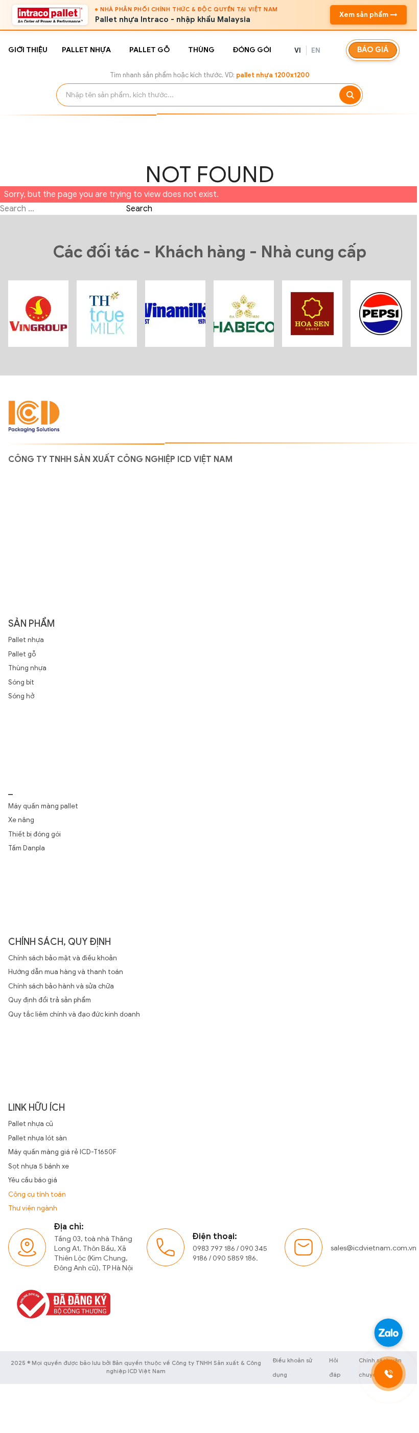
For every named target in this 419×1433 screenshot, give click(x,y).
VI (297, 50)
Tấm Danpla (26, 848)
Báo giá (372, 49)
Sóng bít (21, 682)
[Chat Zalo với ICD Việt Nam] (388, 1332)
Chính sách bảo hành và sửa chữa (61, 986)
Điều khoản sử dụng (292, 1367)
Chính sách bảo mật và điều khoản (62, 958)
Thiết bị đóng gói (34, 834)
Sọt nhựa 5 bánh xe (38, 1166)
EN (316, 50)
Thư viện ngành (32, 1208)
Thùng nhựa (27, 668)
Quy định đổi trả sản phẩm (49, 1000)
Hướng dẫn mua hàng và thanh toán (65, 971)
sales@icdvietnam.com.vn (373, 1248)
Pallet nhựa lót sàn (37, 1138)
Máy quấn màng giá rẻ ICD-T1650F (62, 1152)
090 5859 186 (234, 1258)
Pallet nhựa (86, 50)
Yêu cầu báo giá (32, 1180)
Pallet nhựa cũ (30, 1123)
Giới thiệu (28, 50)
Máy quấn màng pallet (43, 806)
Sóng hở (21, 696)
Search (139, 209)
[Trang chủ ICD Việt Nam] (38, 313)
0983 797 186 (214, 1248)
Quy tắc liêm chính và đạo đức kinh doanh (74, 1014)
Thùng (201, 50)
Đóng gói (252, 50)
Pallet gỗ (149, 50)
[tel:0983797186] (388, 1373)
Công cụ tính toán (37, 1194)
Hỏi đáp (334, 1367)
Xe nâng (21, 819)
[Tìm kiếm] (350, 94)
